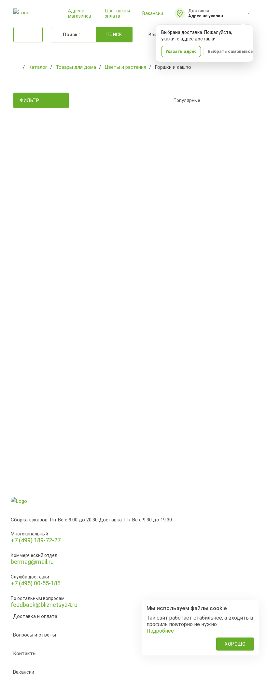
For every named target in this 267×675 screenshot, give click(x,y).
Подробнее (160, 631)
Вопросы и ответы (34, 635)
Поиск (114, 34)
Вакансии (152, 13)
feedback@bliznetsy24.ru (44, 604)
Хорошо (235, 644)
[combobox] (210, 100)
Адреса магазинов (79, 13)
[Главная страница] (16, 67)
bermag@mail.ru (32, 561)
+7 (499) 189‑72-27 (36, 540)
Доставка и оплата (117, 13)
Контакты (24, 653)
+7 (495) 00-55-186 (36, 583)
